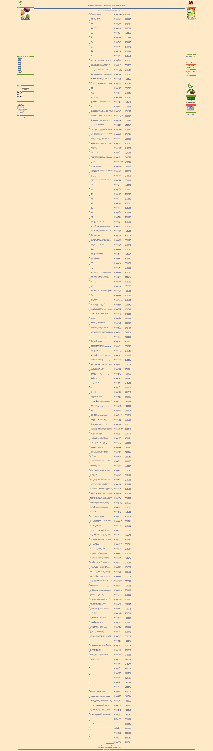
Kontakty (123, 5)
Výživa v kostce (102, 5)
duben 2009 (19, 57)
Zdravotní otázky (95, 5)
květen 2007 (19, 62)
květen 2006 (19, 67)
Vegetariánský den (112, 5)
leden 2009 (19, 59)
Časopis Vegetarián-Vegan (21, 108)
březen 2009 (20, 58)
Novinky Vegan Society (21, 105)
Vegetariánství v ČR (21, 107)
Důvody (106, 5)
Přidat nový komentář (114, 745)
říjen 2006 (19, 65)
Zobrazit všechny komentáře (106, 745)
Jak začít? (108, 5)
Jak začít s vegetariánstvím (22, 111)
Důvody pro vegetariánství (21, 110)
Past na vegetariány (21, 112)
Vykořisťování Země (188, 71)
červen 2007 (20, 61)
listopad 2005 (20, 71)
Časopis (98, 5)
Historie (116, 5)
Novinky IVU (20, 104)
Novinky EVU (20, 103)
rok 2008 (19, 60)
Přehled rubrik (120, 5)
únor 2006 (19, 69)
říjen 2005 (19, 72)
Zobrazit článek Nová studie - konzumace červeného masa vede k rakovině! (110, 747)
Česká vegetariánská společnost (22, 109)
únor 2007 (19, 63)
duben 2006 (19, 68)
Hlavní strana (90, 5)
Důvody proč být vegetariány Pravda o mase (191, 101)
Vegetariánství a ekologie (21, 106)
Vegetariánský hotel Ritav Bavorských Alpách (190, 110)
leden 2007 (19, 64)
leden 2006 (19, 70)
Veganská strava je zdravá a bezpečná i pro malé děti (189, 56)
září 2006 (19, 66)
